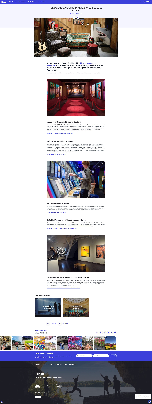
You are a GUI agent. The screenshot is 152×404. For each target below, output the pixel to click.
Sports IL (44, 364)
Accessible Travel (41, 1)
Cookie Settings (80, 380)
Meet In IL (51, 364)
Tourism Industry (73, 364)
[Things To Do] (16, 2)
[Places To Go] (25, 2)
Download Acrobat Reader (40, 392)
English (37, 397)
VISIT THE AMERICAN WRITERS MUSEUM (56, 212)
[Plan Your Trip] (35, 2)
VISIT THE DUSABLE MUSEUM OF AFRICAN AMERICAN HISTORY (62, 228)
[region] (144, 2)
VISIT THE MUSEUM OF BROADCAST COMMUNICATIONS (60, 133)
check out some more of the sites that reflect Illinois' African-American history (74, 225)
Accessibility (58, 364)
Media (65, 364)
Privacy (68, 380)
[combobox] (140, 2)
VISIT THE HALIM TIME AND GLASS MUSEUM (57, 154)
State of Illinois (62, 380)
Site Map (73, 380)
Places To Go (21, 1)
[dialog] (2, 402)
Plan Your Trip (31, 1)
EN (140, 1)
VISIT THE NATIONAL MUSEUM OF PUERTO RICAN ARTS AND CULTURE (63, 288)
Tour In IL (37, 364)
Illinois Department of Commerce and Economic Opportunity (46, 380)
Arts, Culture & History (76, 13)
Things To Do (12, 1)
